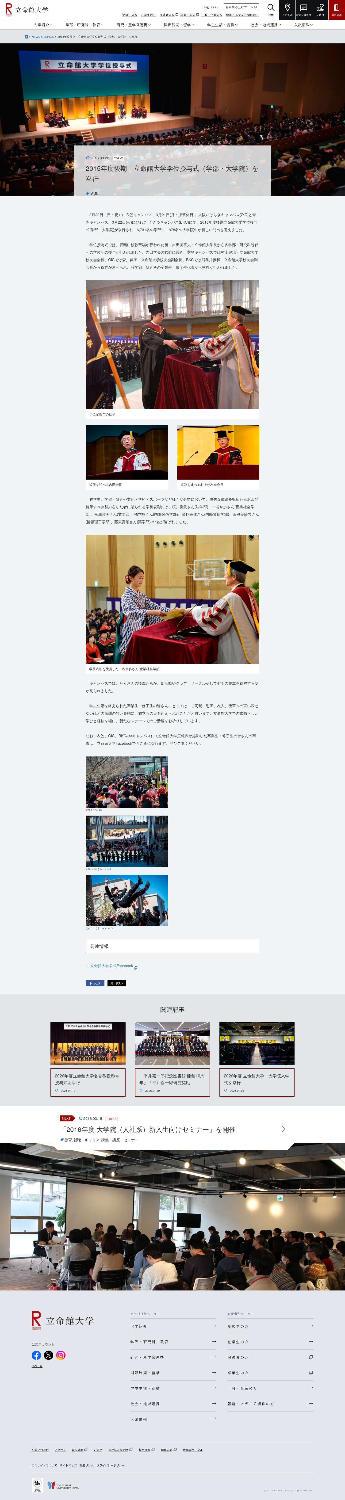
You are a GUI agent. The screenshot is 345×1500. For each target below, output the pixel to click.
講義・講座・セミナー (120, 1139)
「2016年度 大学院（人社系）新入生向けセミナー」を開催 (148, 1129)
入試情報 (302, 24)
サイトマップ (68, 1465)
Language (209, 7)
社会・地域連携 (264, 24)
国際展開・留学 (177, 24)
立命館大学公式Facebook (112, 965)
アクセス (60, 1450)
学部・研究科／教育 (82, 24)
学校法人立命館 (118, 1450)
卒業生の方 (188, 15)
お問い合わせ (40, 1450)
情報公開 (166, 1450)
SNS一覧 (37, 1366)
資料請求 (77, 1450)
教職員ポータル (193, 1450)
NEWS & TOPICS (43, 36)
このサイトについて (44, 1465)
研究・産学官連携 (132, 24)
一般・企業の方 (211, 15)
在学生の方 (148, 15)
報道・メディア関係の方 (242, 15)
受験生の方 (130, 15)
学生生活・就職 (220, 24)
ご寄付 (98, 1450)
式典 (94, 193)
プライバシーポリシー (110, 1465)
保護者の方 (167, 15)
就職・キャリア (86, 1139)
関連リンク (87, 1465)
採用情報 (144, 1450)
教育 (68, 1139)
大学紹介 (41, 24)
